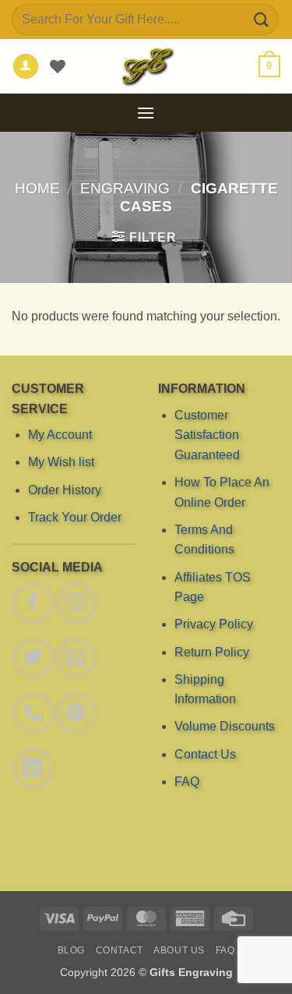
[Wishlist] (57, 66)
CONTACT (119, 950)
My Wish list (61, 462)
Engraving (125, 188)
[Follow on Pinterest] (76, 713)
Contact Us (204, 754)
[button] (269, 66)
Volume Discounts (224, 727)
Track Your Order (74, 517)
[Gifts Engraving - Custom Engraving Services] (146, 66)
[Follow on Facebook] (32, 602)
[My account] (25, 67)
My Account (60, 434)
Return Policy (211, 652)
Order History (64, 490)
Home (37, 188)
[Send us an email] (76, 657)
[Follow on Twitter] (32, 657)
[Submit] (261, 19)
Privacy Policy (213, 624)
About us (179, 950)
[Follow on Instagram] (76, 602)
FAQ (186, 781)
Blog (71, 950)
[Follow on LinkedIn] (32, 767)
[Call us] (32, 713)
